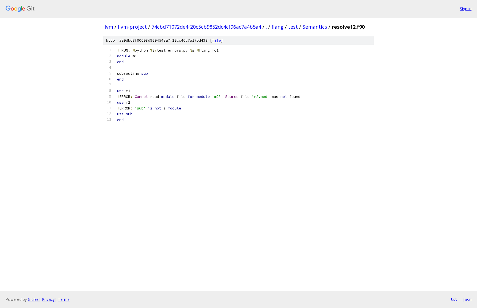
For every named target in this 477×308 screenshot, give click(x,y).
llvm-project (132, 26)
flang (277, 26)
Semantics (315, 26)
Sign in (465, 8)
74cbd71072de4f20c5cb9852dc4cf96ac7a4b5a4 (206, 26)
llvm (108, 26)
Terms (64, 299)
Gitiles (33, 299)
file (216, 40)
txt (454, 299)
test (293, 26)
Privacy (48, 299)
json (467, 299)
